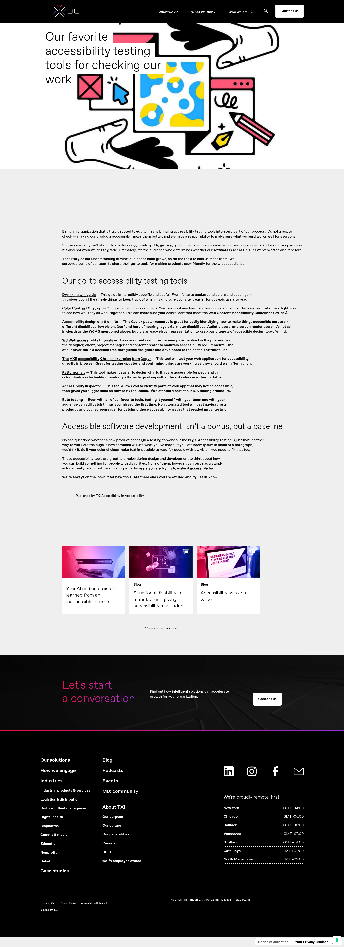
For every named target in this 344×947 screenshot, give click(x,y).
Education (49, 844)
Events (110, 781)
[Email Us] (299, 771)
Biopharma (49, 826)
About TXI (113, 807)
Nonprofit (48, 852)
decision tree (106, 350)
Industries (51, 781)
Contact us (289, 11)
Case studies (54, 871)
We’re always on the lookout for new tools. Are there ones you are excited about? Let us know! (140, 477)
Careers (109, 843)
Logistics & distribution (60, 799)
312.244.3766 (243, 900)
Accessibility (134, 496)
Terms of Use (47, 903)
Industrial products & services (65, 790)
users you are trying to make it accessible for (176, 468)
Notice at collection (273, 942)
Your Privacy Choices (311, 942)
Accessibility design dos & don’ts (90, 321)
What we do (168, 12)
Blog (107, 760)
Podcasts (112, 771)
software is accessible (232, 250)
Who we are (238, 12)
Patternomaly (73, 372)
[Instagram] (252, 771)
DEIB (106, 852)
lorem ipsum (203, 445)
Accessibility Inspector (81, 386)
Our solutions (55, 760)
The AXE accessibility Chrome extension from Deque (106, 358)
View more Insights (161, 628)
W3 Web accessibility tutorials (87, 340)
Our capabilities (115, 834)
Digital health (51, 817)
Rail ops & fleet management (64, 808)
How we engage (58, 771)
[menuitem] (175, 12)
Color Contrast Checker (82, 308)
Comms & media (54, 835)
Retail (45, 861)
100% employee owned (121, 861)
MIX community (120, 791)
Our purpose (112, 817)
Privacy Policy (68, 903)
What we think (203, 12)
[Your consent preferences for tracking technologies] (337, 940)
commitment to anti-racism (156, 245)
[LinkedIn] (229, 771)
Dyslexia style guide (79, 294)
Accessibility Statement (94, 903)
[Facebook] (275, 771)
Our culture (111, 825)
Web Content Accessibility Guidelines (240, 313)
